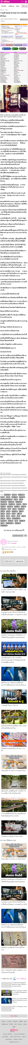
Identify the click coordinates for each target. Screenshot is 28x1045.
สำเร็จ (10, 520)
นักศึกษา (20, 494)
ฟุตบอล (14, 511)
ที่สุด (20, 511)
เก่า (7, 516)
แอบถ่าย (6, 494)
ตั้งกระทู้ (24, 6)
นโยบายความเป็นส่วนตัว (19, 1034)
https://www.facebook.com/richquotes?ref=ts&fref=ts (12, 485)
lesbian (17, 523)
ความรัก (20, 509)
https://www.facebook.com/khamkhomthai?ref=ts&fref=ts (13, 488)
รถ (8, 509)
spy (2, 523)
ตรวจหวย (9, 1021)
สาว (8, 513)
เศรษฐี (16, 506)
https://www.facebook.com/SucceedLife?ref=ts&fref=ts (13, 480)
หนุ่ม (2, 513)
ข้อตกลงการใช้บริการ (8, 1034)
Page (14, 1026)
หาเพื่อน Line (4, 1024)
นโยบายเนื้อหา (5, 1036)
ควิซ (15, 1024)
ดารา (13, 494)
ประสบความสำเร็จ (6, 499)
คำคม (22, 506)
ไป (17, 516)
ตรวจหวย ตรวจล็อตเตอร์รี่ (14, 530)
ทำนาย (3, 509)
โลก (24, 504)
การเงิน (25, 1024)
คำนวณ (20, 1024)
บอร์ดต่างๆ (11, 6)
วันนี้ (2, 511)
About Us (24, 1036)
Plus (6, 9)
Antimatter (14, 543)
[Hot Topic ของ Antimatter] (3, 545)
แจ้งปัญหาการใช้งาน (17, 1039)
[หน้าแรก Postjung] (7, 1)
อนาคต (9, 506)
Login (9, 561)
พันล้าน (11, 502)
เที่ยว (18, 513)
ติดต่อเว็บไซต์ (9, 1039)
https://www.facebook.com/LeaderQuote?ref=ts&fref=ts (13, 474)
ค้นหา (18, 6)
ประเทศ (3, 520)
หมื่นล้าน (18, 502)
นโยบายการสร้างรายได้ (15, 1036)
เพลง (2, 518)
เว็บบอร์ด (3, 6)
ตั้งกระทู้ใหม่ (14, 1016)
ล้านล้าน (11, 504)
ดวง (2, 497)
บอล (8, 511)
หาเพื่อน (21, 1021)
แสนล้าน (3, 504)
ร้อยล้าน (3, 502)
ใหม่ (2, 516)
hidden (21, 520)
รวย (15, 499)
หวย (7, 497)
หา (15, 520)
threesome (9, 523)
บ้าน (14, 509)
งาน (13, 516)
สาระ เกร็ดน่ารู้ (21, 978)
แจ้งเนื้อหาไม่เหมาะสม (14, 1042)
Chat (25, 1021)
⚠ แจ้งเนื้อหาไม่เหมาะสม (18, 535)
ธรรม (18, 504)
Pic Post (11, 1024)
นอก (8, 518)
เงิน (20, 499)
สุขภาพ (21, 497)
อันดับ (2, 506)
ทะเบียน (14, 497)
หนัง (23, 516)
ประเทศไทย (16, 518)
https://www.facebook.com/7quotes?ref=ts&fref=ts (12, 483)
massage (3, 525)
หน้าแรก (2, 9)
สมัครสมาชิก (19, 561)
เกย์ (13, 513)
